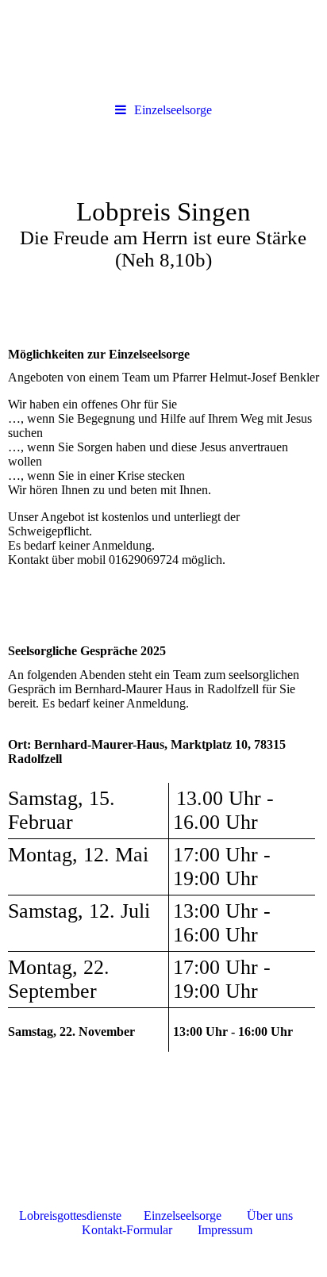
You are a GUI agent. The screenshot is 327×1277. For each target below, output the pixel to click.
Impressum (225, 1230)
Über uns (270, 1215)
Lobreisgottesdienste (70, 1215)
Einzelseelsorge (173, 110)
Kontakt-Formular (127, 1230)
